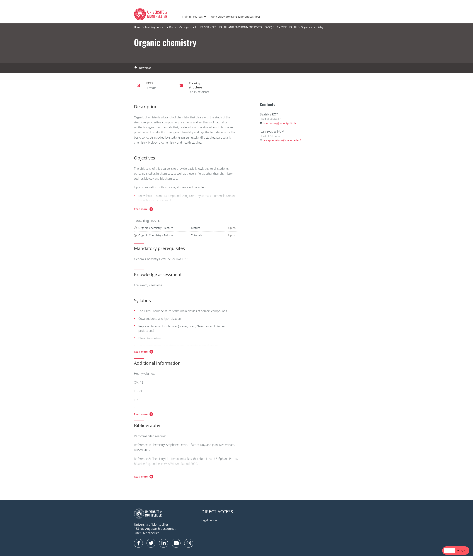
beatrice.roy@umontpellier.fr (279, 123)
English (449, 550)
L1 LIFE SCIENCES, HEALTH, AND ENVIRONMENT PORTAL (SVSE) (233, 27)
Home (137, 27)
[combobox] (449, 550)
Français (461, 550)
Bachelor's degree (180, 27)
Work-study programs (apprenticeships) (235, 16)
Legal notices (209, 520)
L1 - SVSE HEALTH (286, 27)
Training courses (192, 16)
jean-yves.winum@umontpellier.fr (282, 140)
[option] (461, 550)
